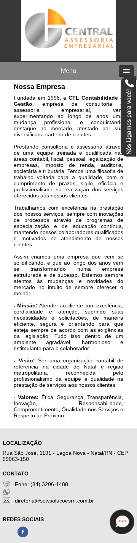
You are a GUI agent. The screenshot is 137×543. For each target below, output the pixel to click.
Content (128, 117)
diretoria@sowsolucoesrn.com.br (54, 501)
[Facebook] (22, 536)
